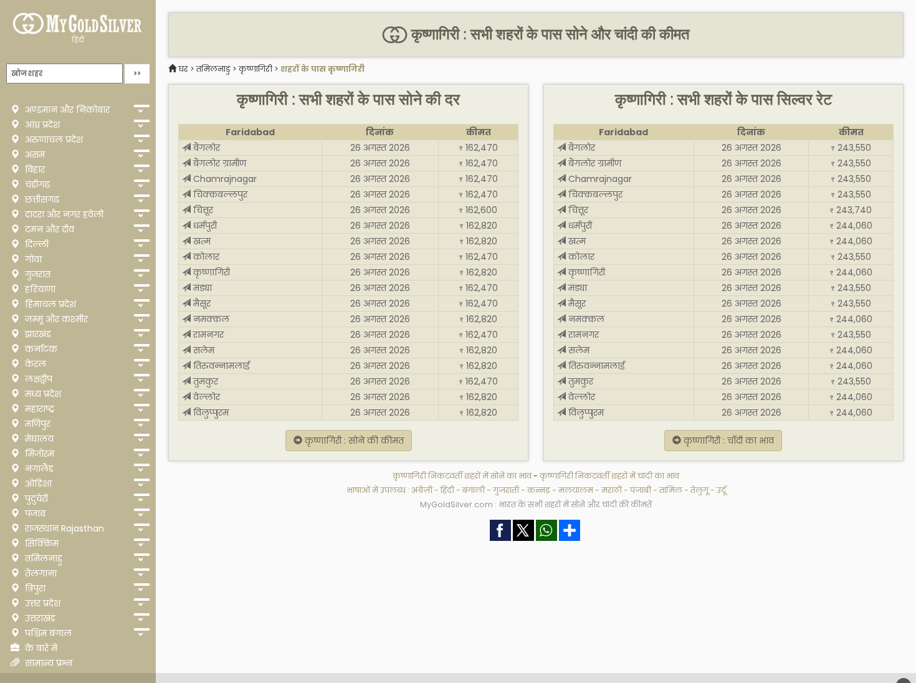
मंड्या (201, 288)
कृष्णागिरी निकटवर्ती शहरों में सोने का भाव (463, 475)
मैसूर (201, 303)
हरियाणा (38, 289)
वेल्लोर (205, 397)
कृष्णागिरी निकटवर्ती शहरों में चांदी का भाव (609, 475)
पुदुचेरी (35, 498)
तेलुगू (699, 490)
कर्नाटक (39, 349)
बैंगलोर (205, 147)
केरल (34, 364)
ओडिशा (37, 483)
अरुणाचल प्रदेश (52, 139)
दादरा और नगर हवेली (62, 214)
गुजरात (36, 274)
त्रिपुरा (33, 588)
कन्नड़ (538, 490)
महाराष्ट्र (38, 409)
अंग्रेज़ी (421, 490)
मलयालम (575, 490)
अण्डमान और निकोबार (66, 109)
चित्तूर (202, 210)
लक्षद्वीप (37, 379)
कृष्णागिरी (255, 69)
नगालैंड (38, 468)
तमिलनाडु (42, 558)
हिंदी (78, 40)
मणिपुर (36, 424)
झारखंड (36, 334)
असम (33, 154)
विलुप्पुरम (210, 412)
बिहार (33, 169)
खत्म (201, 241)
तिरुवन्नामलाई (220, 366)
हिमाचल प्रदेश (49, 304)
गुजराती (506, 490)
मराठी (611, 490)
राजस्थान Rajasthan (63, 528)
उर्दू (721, 490)
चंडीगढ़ (36, 184)
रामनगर (207, 334)
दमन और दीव (48, 229)
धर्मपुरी (204, 225)
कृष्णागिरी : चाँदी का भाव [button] (727, 440)
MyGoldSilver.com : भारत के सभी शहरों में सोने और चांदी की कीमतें (536, 504)
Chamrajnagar (224, 179)
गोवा (32, 259)
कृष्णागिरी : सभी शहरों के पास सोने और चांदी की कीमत (548, 34)
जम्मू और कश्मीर (55, 319)
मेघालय (38, 438)
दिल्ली (35, 244)
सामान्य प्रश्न (47, 663)
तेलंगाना (39, 573)
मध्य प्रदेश (41, 394)
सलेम (202, 350)
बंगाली (473, 490)
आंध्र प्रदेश (41, 124)
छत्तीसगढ (40, 199)
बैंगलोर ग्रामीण (218, 163)
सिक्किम (40, 543)
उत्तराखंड (38, 618)
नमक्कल (210, 319)
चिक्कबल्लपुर (219, 194)
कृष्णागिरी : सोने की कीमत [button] (353, 440)
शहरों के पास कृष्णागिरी (322, 69)
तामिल (670, 490)
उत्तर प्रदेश (41, 603)
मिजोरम (38, 453)
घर (183, 69)
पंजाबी (640, 490)
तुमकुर (204, 381)
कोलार (205, 257)
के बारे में (39, 648)
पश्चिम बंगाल (47, 633)
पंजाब (33, 513)
